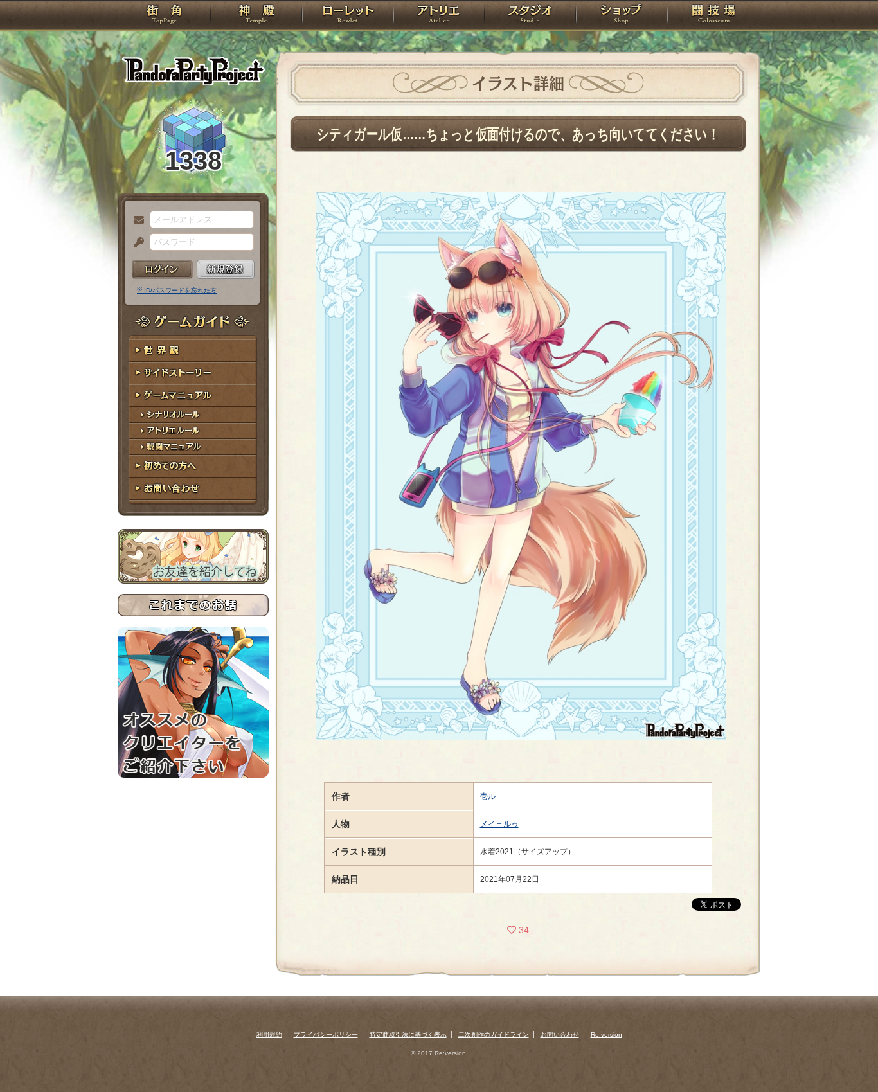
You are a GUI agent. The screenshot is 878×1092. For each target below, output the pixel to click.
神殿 (256, 16)
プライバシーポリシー (326, 1034)
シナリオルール (193, 415)
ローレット (347, 16)
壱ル (488, 796)
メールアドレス (135, 220)
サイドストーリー (193, 373)
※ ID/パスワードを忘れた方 (177, 290)
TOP (164, 16)
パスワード (135, 243)
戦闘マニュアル (193, 447)
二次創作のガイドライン (493, 1034)
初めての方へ (193, 466)
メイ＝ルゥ (499, 823)
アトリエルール (193, 431)
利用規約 (269, 1034)
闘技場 (713, 16)
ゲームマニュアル (193, 395)
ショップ (621, 16)
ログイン (162, 269)
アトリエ (439, 16)
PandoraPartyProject (193, 70)
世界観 (193, 350)
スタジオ (530, 16)
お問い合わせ (193, 489)
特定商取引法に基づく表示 (408, 1034)
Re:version (606, 1034)
